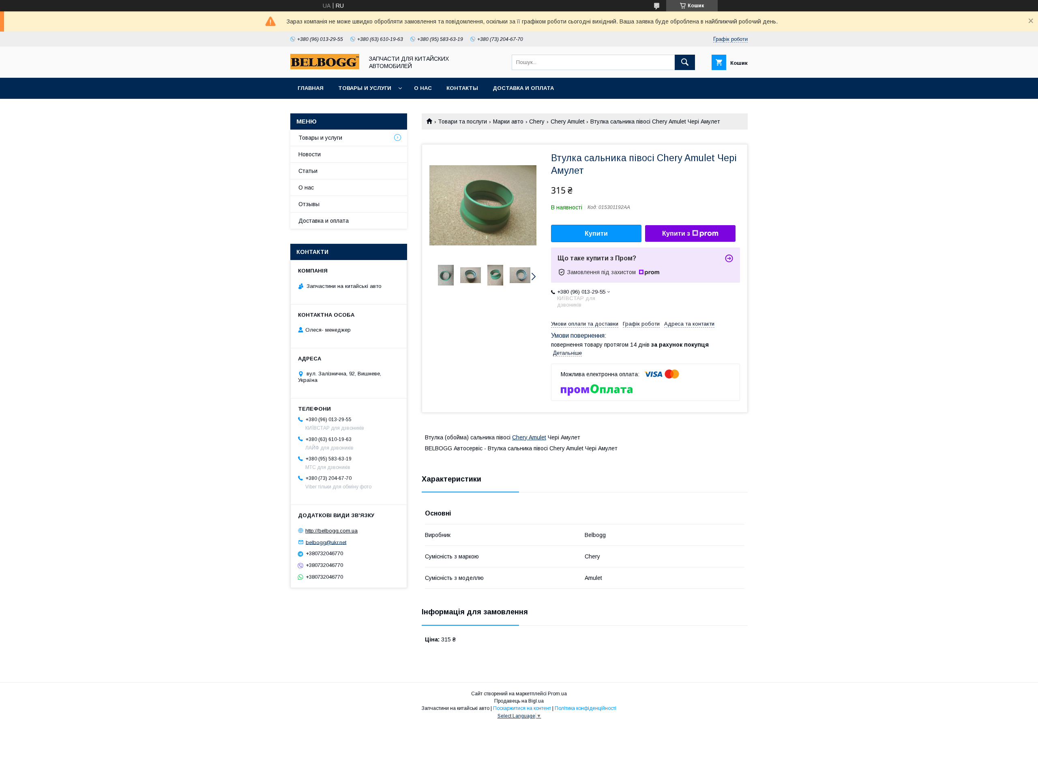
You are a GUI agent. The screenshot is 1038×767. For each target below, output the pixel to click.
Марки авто (508, 121)
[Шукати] (685, 62)
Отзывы (309, 204)
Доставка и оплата (523, 88)
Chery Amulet (568, 121)
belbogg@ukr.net (326, 542)
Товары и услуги (364, 88)
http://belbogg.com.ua (331, 531)
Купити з (676, 233)
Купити (596, 233)
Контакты (462, 88)
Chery (537, 121)
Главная (311, 88)
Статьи (307, 171)
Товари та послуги (462, 121)
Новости (309, 154)
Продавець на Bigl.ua (519, 701)
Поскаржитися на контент (522, 708)
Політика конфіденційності (585, 708)
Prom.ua (557, 694)
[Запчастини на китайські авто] (324, 67)
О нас (423, 88)
